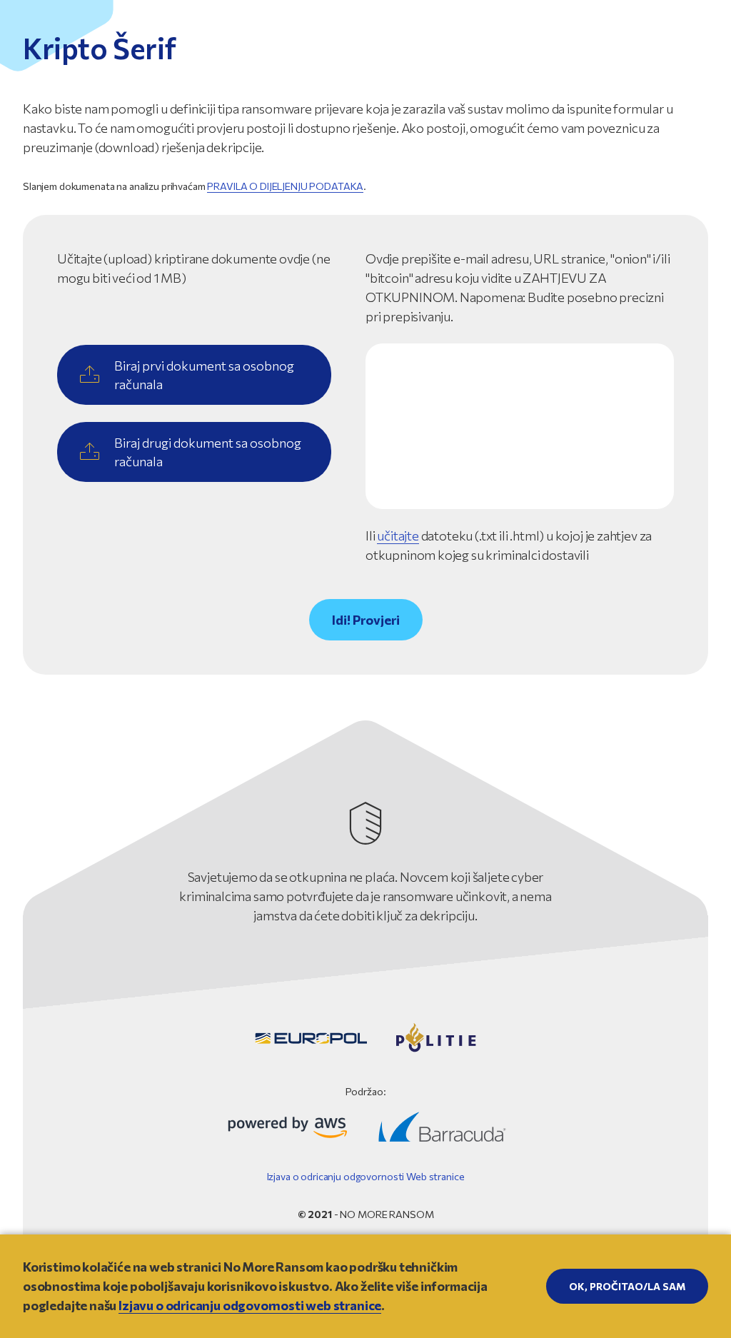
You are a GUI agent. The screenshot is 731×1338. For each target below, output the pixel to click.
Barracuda (442, 1127)
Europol (311, 1038)
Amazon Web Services (288, 1127)
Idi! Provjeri (366, 620)
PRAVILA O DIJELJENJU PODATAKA (285, 186)
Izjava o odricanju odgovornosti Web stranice (366, 1176)
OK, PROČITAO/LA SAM (627, 1286)
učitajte (398, 535)
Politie (436, 1037)
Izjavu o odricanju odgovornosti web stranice (250, 1305)
